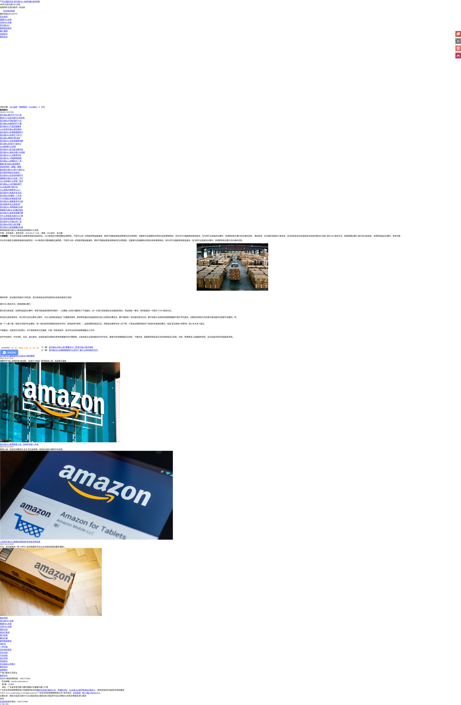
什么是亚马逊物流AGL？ (10, 190)
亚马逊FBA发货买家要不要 (11, 213)
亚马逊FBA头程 (6, 621)
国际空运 (4, 630)
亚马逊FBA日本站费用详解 (11, 141)
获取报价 (4, 670)
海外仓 (3, 644)
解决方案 (4, 638)
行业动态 (4, 655)
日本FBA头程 (6, 22)
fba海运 (79, 690)
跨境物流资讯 (6, 28)
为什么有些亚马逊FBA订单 (11, 216)
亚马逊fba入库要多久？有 (11, 161)
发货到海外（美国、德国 (10, 167)
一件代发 (4, 647)
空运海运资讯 (6, 650)
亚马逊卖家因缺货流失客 (10, 219)
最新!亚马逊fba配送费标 (10, 164)
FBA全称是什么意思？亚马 (11, 181)
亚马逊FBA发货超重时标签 (11, 227)
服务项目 (4, 618)
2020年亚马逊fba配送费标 (11, 129)
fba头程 (72, 690)
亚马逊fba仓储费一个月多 (11, 196)
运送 (37, 347)
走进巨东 (4, 34)
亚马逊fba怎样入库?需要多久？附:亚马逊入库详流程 (71, 347)
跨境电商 (20, 347)
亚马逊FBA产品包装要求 (10, 126)
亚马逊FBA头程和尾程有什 (11, 132)
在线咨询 (4, 702)
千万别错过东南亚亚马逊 (10, 199)
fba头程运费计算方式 (9, 187)
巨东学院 (4, 658)
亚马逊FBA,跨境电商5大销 (11, 207)
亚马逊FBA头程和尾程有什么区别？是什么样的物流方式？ (74, 350)
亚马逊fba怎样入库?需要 (10, 224)
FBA (30, 347)
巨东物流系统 (9, 11)
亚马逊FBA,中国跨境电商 (11, 158)
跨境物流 (23, 107)
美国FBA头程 (6, 20)
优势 (34, 347)
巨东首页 (4, 17)
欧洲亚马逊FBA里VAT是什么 (12, 170)
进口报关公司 (50, 690)
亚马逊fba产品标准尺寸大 (11, 121)
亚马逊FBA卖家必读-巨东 (11, 193)
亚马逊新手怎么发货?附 (10, 204)
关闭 (2, 699)
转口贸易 (4, 635)
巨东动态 (4, 653)
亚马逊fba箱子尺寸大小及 (11, 115)
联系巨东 (4, 37)
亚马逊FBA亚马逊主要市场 (11, 150)
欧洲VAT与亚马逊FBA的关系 (12, 118)
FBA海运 (13, 107)
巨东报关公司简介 (7, 664)
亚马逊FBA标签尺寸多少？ (11, 135)
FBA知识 (33, 107)
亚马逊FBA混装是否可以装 (11, 201)
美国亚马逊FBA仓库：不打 (11, 178)
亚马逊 (26, 347)
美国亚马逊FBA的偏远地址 (11, 210)
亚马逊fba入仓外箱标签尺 (11, 184)
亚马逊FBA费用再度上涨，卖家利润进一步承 (19, 444)
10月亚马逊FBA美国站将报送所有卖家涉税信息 (20, 542)
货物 (12, 347)
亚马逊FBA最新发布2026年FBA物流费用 (17, 356)
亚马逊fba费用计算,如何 (10, 138)
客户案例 (4, 31)
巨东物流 (77, 693)
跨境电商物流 (6, 641)
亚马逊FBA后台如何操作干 (11, 175)
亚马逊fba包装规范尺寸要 (11, 124)
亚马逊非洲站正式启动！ (10, 173)
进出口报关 (5, 632)
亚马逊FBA (5, 25)
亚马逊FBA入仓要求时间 (10, 155)
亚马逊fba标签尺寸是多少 (11, 144)
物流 (16, 347)
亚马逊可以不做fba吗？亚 (11, 222)
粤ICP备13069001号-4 (91, 693)
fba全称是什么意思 (8, 147)
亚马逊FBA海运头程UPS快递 (12, 152)
